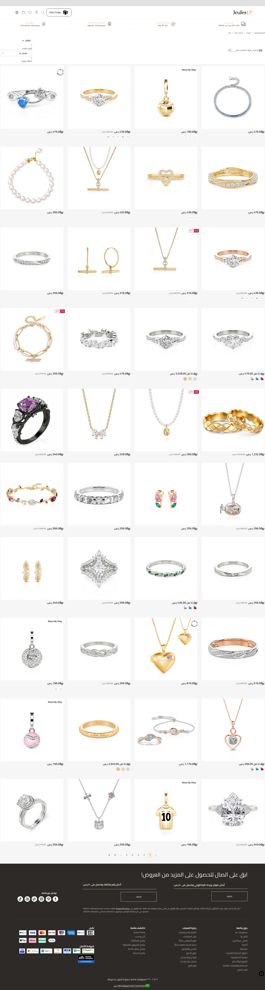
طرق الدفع (191, 953)
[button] (16, 53)
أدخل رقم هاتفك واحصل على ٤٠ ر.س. (102, 884)
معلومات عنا (241, 932)
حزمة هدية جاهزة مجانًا (185, 945)
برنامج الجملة (139, 953)
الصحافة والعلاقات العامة (235, 965)
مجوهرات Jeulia (138, 979)
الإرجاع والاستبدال (188, 957)
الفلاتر (28, 40)
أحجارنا (245, 945)
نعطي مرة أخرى (240, 940)
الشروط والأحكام (240, 961)
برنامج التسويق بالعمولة (134, 945)
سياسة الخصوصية (123, 908)
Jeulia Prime (139, 932)
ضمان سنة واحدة (188, 961)
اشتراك (229, 896)
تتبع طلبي (192, 965)
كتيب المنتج (242, 969)
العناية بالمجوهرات (187, 932)
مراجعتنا (244, 949)
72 (115, 855)
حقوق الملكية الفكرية (237, 953)
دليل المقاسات (189, 936)
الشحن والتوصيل (188, 949)
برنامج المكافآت (138, 940)
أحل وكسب (140, 936)
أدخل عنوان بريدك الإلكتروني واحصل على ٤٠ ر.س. (199, 885)
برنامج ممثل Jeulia (136, 949)
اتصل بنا (244, 936)
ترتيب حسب (27, 48)
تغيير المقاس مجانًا (187, 940)
